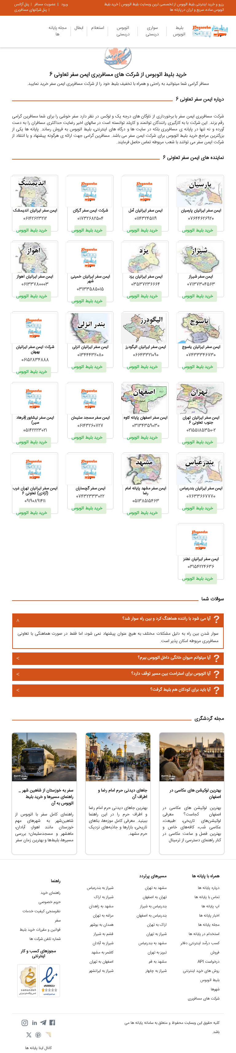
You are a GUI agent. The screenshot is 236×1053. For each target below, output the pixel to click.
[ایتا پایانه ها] (47, 1035)
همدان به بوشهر (101, 925)
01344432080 (90, 355)
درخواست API (208, 962)
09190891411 (35, 501)
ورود (64, 4)
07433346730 (201, 355)
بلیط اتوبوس (179, 31)
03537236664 (145, 284)
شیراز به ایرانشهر (101, 971)
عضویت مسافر (45, 4)
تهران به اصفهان (155, 897)
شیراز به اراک (103, 897)
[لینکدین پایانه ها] (33, 1022)
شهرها (215, 989)
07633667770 (201, 496)
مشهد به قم (158, 962)
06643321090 (146, 355)
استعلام (97, 28)
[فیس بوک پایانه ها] (52, 1022)
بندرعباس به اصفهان (151, 916)
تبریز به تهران (157, 952)
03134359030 (145, 426)
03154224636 (201, 567)
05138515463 (145, 501)
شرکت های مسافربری (203, 999)
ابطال (79, 28)
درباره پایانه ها (208, 888)
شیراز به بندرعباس (100, 888)
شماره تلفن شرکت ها (45, 939)
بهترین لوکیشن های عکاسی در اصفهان (195, 794)
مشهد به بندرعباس (153, 943)
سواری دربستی (152, 31)
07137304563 (201, 284)
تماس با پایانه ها (207, 897)
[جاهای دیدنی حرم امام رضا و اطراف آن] (118, 757)
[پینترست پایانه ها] (38, 1035)
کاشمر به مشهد (102, 952)
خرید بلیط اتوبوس (199, 230)
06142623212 (35, 219)
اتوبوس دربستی (123, 31)
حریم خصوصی (49, 902)
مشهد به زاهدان (101, 906)
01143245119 (146, 219)
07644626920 (201, 219)
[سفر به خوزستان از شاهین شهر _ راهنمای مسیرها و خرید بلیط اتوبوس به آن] (44, 757)
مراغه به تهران (103, 916)
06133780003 (35, 284)
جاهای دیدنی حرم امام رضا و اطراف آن (122, 794)
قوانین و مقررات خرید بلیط (40, 930)
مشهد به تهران (156, 888)
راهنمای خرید (51, 893)
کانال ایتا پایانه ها (38, 1048)
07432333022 (90, 496)
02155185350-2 (201, 430)
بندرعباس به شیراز (153, 906)
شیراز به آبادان (102, 943)
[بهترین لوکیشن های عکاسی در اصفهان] (191, 757)
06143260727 (90, 426)
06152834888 (35, 360)
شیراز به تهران (156, 934)
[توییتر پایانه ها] (29, 1035)
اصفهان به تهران (101, 962)
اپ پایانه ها (210, 906)
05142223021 (35, 430)
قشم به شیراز (103, 934)
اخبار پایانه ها (209, 916)
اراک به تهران (157, 925)
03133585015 (90, 289)
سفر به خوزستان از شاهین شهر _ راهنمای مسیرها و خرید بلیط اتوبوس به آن (46, 797)
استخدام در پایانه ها (204, 934)
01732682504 (90, 219)
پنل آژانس (21, 4)
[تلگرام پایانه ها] (43, 1022)
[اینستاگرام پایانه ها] (24, 1022)
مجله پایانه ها (58, 31)
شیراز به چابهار (156, 971)
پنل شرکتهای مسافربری (30, 9)
